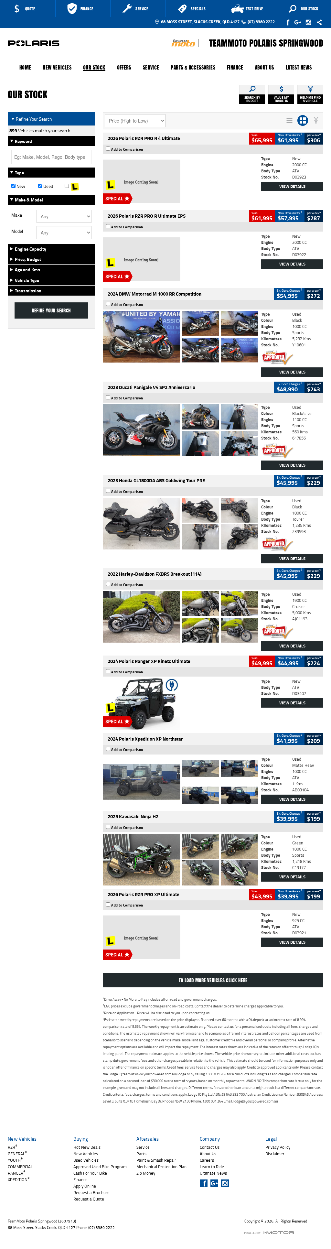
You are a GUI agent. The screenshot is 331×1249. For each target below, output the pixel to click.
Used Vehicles (86, 1160)
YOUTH (15, 1160)
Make (16, 215)
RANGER (16, 1173)
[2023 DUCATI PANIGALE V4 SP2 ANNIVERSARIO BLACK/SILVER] (180, 430)
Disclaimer (274, 1153)
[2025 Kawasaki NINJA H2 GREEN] (180, 859)
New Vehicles (57, 67)
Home (25, 67)
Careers (207, 1160)
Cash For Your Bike (90, 1173)
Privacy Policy (277, 1147)
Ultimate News (213, 1173)
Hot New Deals (87, 1147)
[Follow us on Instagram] (309, 22)
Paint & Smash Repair (156, 1160)
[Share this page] (317, 22)
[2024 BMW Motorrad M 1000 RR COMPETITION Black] (180, 337)
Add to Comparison (127, 149)
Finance (235, 67)
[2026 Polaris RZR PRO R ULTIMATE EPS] (180, 259)
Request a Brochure (91, 1192)
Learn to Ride (212, 1166)
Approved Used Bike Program (100, 1166)
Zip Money (145, 1173)
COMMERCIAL (20, 1166)
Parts (141, 1153)
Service (151, 67)
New (20, 186)
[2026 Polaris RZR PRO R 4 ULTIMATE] (180, 181)
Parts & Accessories (193, 67)
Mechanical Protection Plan (161, 1166)
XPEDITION (18, 1179)
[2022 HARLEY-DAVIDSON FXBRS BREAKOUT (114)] (180, 617)
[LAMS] (78, 186)
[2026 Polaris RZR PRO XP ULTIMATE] (180, 937)
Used (47, 186)
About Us (264, 67)
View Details (292, 186)
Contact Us (209, 1147)
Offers (124, 67)
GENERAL (17, 1153)
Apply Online (84, 1186)
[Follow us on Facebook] (288, 22)
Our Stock (94, 68)
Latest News (299, 67)
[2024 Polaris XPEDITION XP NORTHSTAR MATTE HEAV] (180, 782)
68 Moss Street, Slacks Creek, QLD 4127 (200, 21)
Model (17, 231)
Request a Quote (88, 1199)
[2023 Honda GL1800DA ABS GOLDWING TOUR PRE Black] (180, 523)
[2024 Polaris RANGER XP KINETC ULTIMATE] (180, 704)
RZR (12, 1147)
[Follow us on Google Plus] (299, 22)
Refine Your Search (31, 118)
